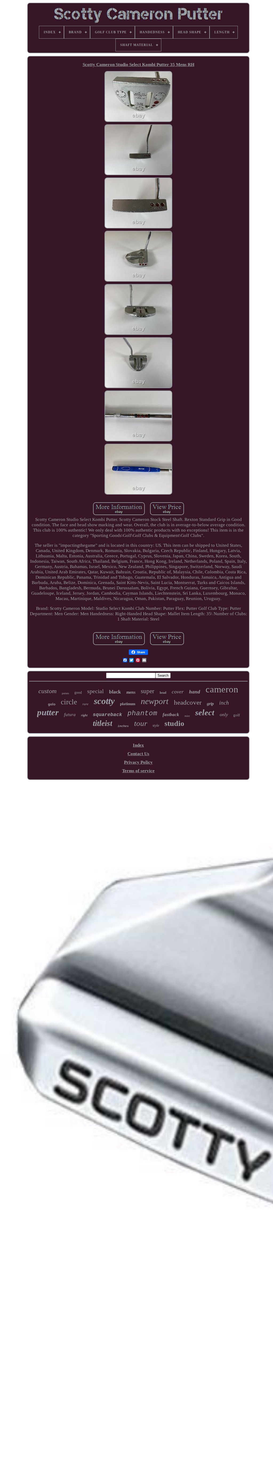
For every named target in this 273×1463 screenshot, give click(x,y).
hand (194, 691)
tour (140, 723)
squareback (107, 714)
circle (69, 702)
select (204, 712)
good (78, 692)
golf (236, 715)
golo (51, 704)
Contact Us (138, 753)
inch (224, 703)
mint (187, 715)
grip (210, 703)
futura (70, 714)
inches (123, 726)
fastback (171, 714)
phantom (142, 713)
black (115, 691)
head (163, 692)
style (155, 726)
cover (178, 691)
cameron (222, 689)
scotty (104, 701)
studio (174, 723)
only (224, 714)
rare (85, 704)
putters (65, 693)
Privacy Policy (138, 762)
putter (48, 712)
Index (138, 745)
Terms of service (138, 770)
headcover (188, 702)
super (147, 691)
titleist (102, 723)
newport (154, 701)
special (95, 691)
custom (47, 691)
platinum (127, 704)
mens (130, 692)
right (84, 715)
